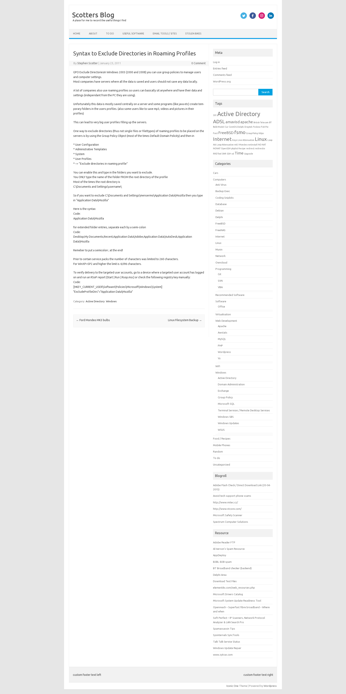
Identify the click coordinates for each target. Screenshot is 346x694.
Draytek (248, 127)
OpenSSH (226, 148)
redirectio (260, 148)
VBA (220, 287)
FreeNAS (220, 230)
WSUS (221, 429)
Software (220, 301)
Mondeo (243, 144)
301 (215, 115)
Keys (234, 140)
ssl (232, 153)
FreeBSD (226, 132)
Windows (111, 301)
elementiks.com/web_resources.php (234, 587)
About (93, 33)
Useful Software (133, 33)
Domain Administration (231, 384)
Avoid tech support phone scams (232, 495)
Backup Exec (222, 191)
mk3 (236, 144)
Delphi (240, 127)
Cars (215, 172)
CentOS (233, 127)
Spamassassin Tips (224, 628)
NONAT (216, 148)
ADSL (219, 121)
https (261, 133)
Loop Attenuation (225, 144)
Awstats (222, 332)
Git (219, 274)
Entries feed (220, 68)
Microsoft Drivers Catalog (228, 594)
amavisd (232, 122)
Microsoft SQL (226, 403)
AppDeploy (219, 555)
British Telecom (261, 122)
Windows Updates (228, 423)
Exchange (223, 390)
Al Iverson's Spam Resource (229, 548)
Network (220, 255)
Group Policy (252, 133)
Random (218, 451)
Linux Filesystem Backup (185, 320)
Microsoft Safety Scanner (227, 515)
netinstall (252, 144)
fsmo (239, 132)
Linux (261, 139)
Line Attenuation (246, 140)
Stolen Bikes (193, 33)
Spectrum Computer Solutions (230, 521)
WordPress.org (222, 81)
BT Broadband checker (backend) (232, 568)
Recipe (241, 148)
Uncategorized (221, 464)
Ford (215, 133)
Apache (222, 326)
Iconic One (232, 685)
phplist (234, 148)
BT (270, 122)
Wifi (217, 366)
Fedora (256, 127)
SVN (220, 280)
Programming (223, 268)
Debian (219, 210)
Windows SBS (226, 416)
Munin (218, 249)
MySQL (222, 338)
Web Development (226, 320)
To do (110, 33)
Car (226, 127)
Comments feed (222, 74)
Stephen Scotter (87, 63)
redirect (250, 148)
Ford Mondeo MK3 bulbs (93, 320)
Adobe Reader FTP (224, 542)
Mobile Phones (221, 445)
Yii (219, 358)
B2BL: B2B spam (222, 561)
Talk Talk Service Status (226, 641)
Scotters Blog (93, 14)
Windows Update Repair (227, 648)
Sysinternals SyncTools (226, 635)
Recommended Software (229, 294)
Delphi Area (219, 574)
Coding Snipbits (224, 197)
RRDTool (217, 153)
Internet (222, 139)
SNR (224, 153)
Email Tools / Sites (165, 33)
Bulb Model (218, 127)
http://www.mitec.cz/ (225, 502)
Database (221, 204)
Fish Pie (265, 127)
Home (76, 33)
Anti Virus (220, 184)
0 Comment (198, 63)
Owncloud (221, 262)
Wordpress (224, 352)
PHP (220, 345)
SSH (229, 153)
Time (239, 153)
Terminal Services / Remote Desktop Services (244, 410)
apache (246, 122)
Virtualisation (223, 314)
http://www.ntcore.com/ (227, 508)
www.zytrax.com (223, 654)
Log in (216, 62)
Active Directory (95, 301)
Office (221, 306)
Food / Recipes (221, 438)
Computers (219, 179)
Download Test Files (225, 581)
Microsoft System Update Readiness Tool (237, 600)
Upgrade (248, 153)
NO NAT (262, 144)
